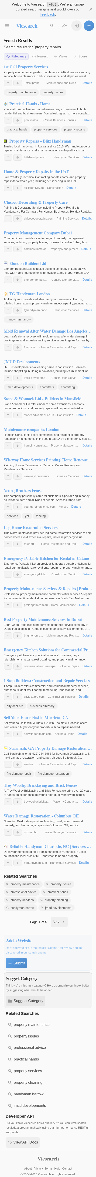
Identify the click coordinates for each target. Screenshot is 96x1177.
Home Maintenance (63, 605)
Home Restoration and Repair (60, 347)
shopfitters (47, 387)
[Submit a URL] (89, 25)
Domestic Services (67, 476)
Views (63, 56)
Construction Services (65, 279)
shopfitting (68, 387)
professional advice (23, 892)
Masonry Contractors (66, 801)
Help (57, 1168)
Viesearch (26, 25)
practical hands (17, 129)
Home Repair (70, 666)
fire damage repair (19, 773)
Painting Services (68, 218)
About (28, 1168)
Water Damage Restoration (62, 832)
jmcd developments (20, 387)
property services (45, 129)
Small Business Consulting (62, 120)
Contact (67, 1168)
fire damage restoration (53, 773)
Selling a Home (64, 734)
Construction (55, 188)
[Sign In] (76, 25)
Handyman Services (66, 157)
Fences (63, 506)
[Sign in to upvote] (8, 83)
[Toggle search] (52, 25)
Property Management (64, 249)
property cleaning (56, 900)
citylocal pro (15, 706)
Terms (48, 1168)
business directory (42, 706)
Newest (42, 56)
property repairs (74, 129)
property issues (53, 92)
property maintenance (21, 92)
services (12, 516)
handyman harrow (19, 319)
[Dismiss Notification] (90, 9)
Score (83, 56)
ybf (27, 516)
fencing (41, 516)
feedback (47, 14)
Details (87, 83)
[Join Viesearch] (64, 25)
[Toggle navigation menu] (7, 25)
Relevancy (18, 56)
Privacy (38, 1168)
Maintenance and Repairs (62, 83)
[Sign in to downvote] (17, 83)
